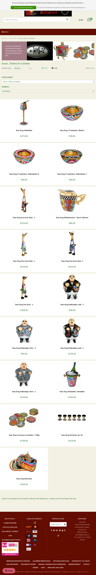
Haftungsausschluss (61, 561)
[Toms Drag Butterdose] (24, 461)
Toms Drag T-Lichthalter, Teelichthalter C (72, 174)
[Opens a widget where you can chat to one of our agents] (8, 571)
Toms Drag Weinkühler (24, 130)
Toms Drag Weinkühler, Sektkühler (72, 392)
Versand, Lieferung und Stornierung (52, 564)
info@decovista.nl (83, 535)
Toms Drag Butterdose (24, 479)
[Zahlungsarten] (29, 522)
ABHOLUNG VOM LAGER (55, 567)
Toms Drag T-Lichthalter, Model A (72, 130)
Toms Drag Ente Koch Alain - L (24, 217)
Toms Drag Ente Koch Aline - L (24, 261)
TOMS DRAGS (13, 38)
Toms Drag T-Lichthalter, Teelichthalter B (24, 174)
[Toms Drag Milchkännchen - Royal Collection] (72, 200)
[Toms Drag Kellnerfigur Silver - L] (24, 374)
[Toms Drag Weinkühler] (24, 113)
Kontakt (86, 564)
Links (43, 567)
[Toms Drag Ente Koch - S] (24, 287)
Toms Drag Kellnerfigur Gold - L (72, 348)
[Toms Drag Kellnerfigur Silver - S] (24, 330)
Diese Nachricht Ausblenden (23, 7)
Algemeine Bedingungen (41, 561)
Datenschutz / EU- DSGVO (81, 561)
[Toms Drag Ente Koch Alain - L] (24, 200)
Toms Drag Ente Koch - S (24, 304)
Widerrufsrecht (74, 564)
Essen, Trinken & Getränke (26, 38)
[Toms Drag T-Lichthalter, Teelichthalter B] (24, 156)
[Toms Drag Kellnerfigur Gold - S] (72, 287)
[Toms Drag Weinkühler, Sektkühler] (72, 374)
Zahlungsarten (12, 564)
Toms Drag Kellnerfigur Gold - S (72, 304)
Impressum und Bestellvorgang (18, 561)
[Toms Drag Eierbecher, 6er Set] (72, 417)
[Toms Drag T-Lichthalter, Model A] (72, 113)
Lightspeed (72, 571)
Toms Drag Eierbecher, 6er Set (72, 435)
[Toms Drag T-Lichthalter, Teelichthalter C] (72, 156)
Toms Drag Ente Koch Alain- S (72, 261)
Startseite (4, 38)
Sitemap (35, 567)
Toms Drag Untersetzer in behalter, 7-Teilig (24, 435)
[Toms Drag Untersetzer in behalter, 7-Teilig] (24, 417)
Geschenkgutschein (28, 564)
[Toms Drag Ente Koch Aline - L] (24, 243)
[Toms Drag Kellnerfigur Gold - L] (72, 330)
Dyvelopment (85, 571)
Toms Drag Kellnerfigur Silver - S (24, 348)
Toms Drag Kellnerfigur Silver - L (24, 392)
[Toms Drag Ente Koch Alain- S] (72, 243)
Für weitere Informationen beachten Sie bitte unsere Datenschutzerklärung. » (61, 7)
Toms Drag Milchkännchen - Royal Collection (72, 217)
